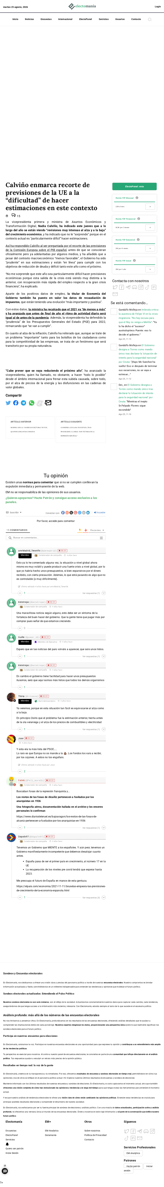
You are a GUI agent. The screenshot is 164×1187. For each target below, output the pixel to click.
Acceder (101, 512)
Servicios (104, 19)
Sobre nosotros (92, 1130)
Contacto (136, 19)
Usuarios (120, 19)
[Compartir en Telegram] (24, 402)
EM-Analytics (51, 1130)
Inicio (15, 19)
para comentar (43, 482)
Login (158, 6)
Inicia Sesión (12, 1153)
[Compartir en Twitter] (9, 402)
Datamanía (50, 1135)
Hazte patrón (133, 1166)
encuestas (94, 1074)
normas (28, 482)
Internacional (65, 19)
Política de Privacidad (95, 1135)
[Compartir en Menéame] (40, 402)
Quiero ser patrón (15, 1148)
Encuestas (46, 19)
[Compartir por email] (48, 402)
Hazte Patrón (43, 498)
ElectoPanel (85, 19)
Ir (150, 206)
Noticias (29, 19)
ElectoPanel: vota (134, 186)
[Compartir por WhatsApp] (32, 402)
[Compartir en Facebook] (16, 402)
